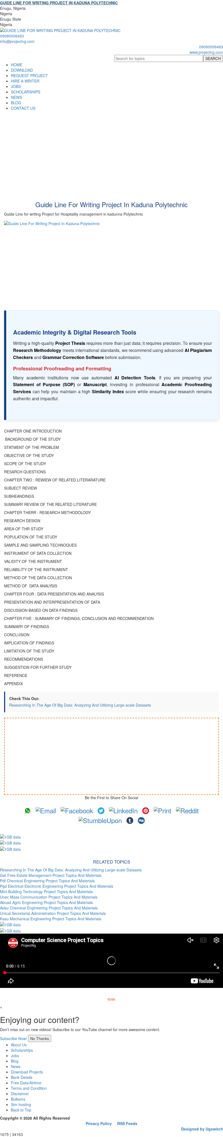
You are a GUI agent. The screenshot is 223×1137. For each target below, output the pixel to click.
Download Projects (27, 1072)
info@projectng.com (17, 41)
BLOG (16, 102)
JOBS (16, 86)
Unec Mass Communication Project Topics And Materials (48, 897)
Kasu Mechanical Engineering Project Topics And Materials (50, 918)
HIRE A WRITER (25, 81)
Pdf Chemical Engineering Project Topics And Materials (47, 880)
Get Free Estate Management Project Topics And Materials (50, 875)
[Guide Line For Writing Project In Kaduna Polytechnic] (111, 261)
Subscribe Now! (13, 1038)
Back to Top (21, 1110)
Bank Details (21, 1077)
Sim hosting (21, 1104)
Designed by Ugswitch (202, 1129)
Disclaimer (20, 1093)
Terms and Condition (29, 1088)
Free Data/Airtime (26, 1082)
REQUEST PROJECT (29, 75)
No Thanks (39, 1038)
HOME (16, 64)
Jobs (15, 1055)
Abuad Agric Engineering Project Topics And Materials (46, 902)
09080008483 (12, 36)
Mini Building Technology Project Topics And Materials (46, 891)
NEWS (16, 97)
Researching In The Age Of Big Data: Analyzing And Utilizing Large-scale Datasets (80, 705)
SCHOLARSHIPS (25, 92)
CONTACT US (23, 108)
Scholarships (22, 1050)
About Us (19, 1044)
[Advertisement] (111, 152)
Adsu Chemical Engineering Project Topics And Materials (49, 908)
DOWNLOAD (22, 70)
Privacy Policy (99, 1123)
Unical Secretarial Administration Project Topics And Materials (53, 913)
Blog (14, 1061)
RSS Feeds (127, 1123)
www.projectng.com (206, 52)
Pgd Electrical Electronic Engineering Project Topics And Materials (56, 886)
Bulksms (18, 1099)
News (15, 1066)
